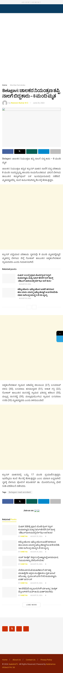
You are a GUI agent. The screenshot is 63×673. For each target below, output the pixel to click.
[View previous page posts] (29, 307)
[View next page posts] (34, 307)
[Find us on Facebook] (5, 628)
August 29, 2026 (25, 284)
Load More (31, 605)
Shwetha (24, 536)
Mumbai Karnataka (17, 85)
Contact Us (30, 660)
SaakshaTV (13, 664)
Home (4, 85)
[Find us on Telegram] (26, 628)
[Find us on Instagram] (19, 628)
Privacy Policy (46, 660)
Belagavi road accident (20, 492)
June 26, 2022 (39, 103)
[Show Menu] (3, 8)
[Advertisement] (31, 47)
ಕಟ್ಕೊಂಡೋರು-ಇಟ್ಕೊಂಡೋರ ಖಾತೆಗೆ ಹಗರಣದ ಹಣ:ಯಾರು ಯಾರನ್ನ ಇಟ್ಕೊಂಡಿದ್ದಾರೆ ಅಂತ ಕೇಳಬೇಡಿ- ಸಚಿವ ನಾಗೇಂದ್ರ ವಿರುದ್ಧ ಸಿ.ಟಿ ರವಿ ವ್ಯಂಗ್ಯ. (38, 292)
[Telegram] (59, 339)
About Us (17, 660)
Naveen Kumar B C (19, 103)
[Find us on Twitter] (12, 628)
